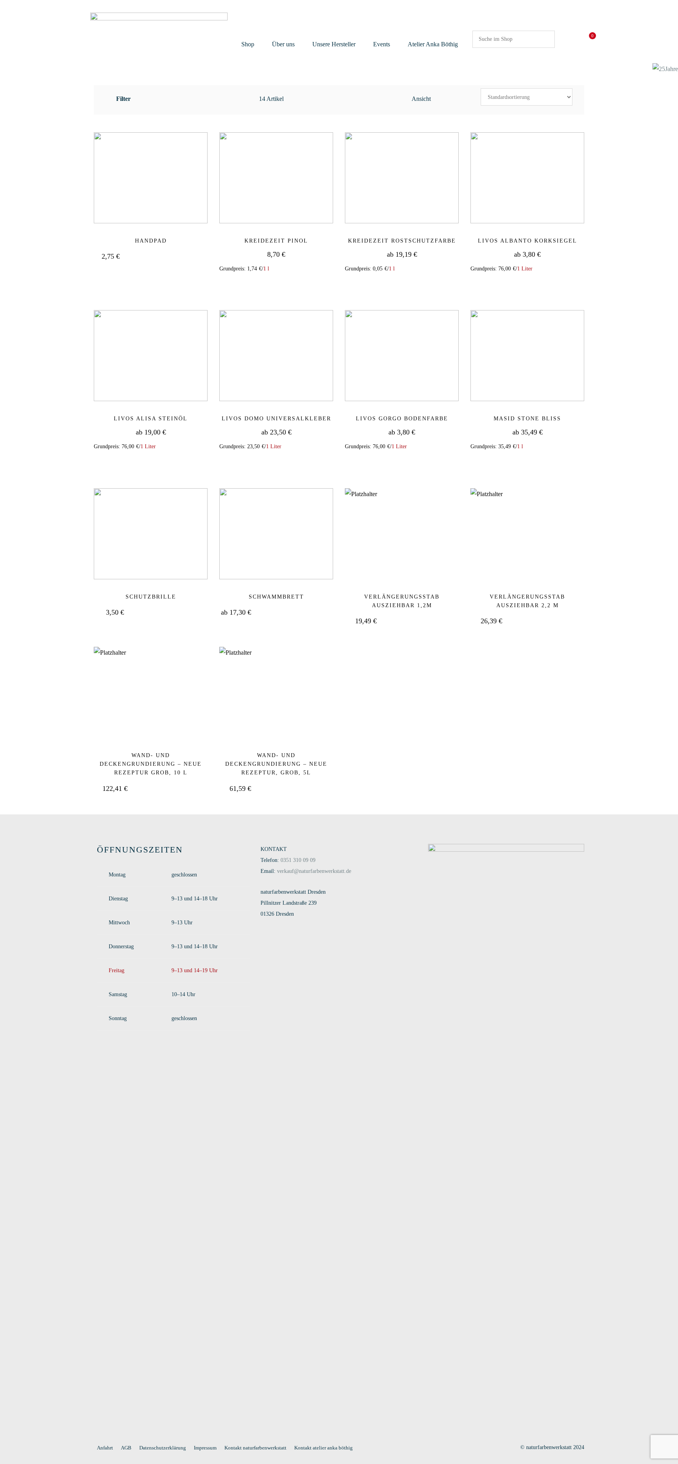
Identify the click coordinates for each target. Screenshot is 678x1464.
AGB (126, 1448)
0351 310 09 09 (298, 860)
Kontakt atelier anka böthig (323, 1448)
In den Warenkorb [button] (281, 284)
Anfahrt (105, 1448)
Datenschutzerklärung (162, 1448)
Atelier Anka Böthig (433, 44)
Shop (247, 44)
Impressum (205, 1448)
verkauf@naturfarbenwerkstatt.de (314, 871)
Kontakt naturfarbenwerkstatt (255, 1448)
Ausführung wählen (165, 256)
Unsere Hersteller (333, 44)
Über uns (283, 44)
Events (381, 44)
